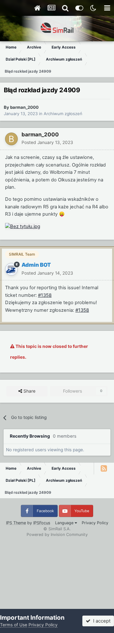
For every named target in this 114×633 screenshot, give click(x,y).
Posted (47, 142)
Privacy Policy (95, 522)
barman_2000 (24, 107)
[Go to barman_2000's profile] (11, 139)
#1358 (45, 295)
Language (65, 522)
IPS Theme (16, 522)
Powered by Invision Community (57, 534)
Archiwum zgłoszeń (63, 113)
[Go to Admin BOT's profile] (11, 269)
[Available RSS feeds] (104, 468)
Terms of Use (13, 624)
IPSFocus (41, 522)
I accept (101, 621)
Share (28, 391)
